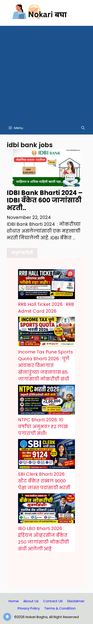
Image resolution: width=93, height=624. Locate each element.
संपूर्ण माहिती (22, 252)
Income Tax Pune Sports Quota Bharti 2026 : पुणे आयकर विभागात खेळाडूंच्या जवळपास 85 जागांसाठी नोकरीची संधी (45, 365)
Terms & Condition (60, 608)
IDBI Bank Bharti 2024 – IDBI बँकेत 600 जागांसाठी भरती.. (45, 200)
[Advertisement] (46, 72)
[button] (83, 127)
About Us (31, 601)
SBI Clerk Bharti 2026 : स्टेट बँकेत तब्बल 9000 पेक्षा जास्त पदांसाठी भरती (44, 481)
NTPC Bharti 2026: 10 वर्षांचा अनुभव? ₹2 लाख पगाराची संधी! (43, 427)
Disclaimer (75, 601)
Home (14, 601)
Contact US (53, 601)
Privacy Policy (29, 608)
